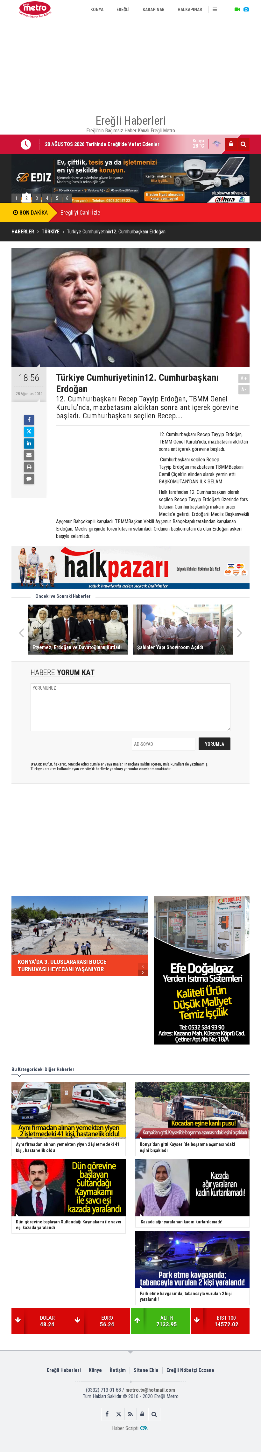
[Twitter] (29, 432)
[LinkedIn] (29, 443)
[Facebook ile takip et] (107, 1414)
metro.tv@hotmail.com (150, 1390)
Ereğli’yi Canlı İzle (80, 212)
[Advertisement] (130, 63)
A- (244, 389)
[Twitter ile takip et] (119, 1414)
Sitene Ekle (146, 1370)
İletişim (118, 1370)
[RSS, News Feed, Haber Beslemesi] (131, 1414)
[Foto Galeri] (246, 9)
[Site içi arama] (243, 144)
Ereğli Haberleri (64, 1370)
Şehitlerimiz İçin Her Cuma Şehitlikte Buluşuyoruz (100, 148)
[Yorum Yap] (29, 479)
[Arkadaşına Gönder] (29, 455)
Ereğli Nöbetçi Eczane (190, 1370)
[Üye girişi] (231, 144)
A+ (244, 378)
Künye (95, 1370)
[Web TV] (237, 9)
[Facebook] (29, 420)
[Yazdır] (29, 467)
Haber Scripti (125, 1428)
